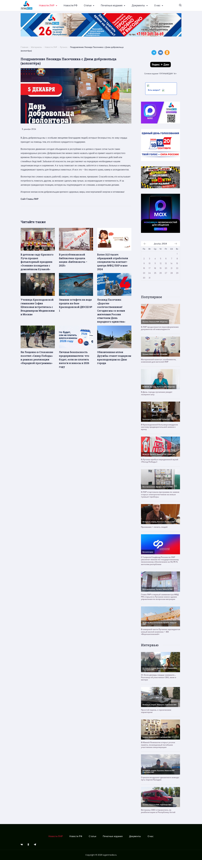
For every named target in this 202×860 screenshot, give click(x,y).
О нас (157, 5)
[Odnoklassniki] (28, 844)
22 (177, 268)
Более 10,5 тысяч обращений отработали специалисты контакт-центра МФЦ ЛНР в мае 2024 (112, 262)
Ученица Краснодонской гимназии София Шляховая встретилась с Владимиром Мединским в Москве (38, 307)
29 (177, 273)
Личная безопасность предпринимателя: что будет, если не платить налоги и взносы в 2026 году (74, 359)
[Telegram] (35, 844)
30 (144, 277)
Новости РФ (70, 5)
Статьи (88, 5)
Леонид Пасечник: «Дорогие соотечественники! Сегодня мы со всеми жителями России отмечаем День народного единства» (111, 310)
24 (149, 273)
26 (160, 273)
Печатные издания (111, 5)
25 (155, 273)
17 (149, 268)
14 (171, 263)
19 (160, 268)
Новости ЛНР (46, 5)
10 (149, 263)
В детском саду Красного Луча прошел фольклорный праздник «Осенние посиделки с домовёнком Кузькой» (37, 262)
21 (171, 268)
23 (144, 273)
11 (155, 263)
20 (166, 268)
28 (171, 273)
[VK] (22, 844)
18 (155, 268)
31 (149, 277)
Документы (138, 5)
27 (166, 273)
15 (177, 263)
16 (144, 268)
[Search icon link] (180, 5)
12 (160, 263)
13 (166, 263)
